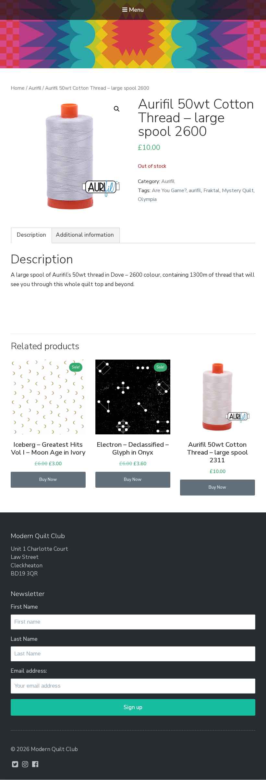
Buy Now (48, 480)
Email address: (29, 671)
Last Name (24, 639)
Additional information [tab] (85, 235)
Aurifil (35, 88)
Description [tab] (31, 235)
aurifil (195, 190)
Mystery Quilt (238, 190)
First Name (24, 607)
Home (18, 88)
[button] (117, 109)
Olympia (147, 199)
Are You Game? (169, 190)
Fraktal (211, 190)
